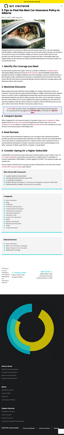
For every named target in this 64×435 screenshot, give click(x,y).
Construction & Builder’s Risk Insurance (13, 421)
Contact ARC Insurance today (11, 167)
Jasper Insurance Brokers (9, 375)
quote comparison (49, 120)
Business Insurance (7, 418)
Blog (7, 202)
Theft (8, 226)
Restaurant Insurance (13, 224)
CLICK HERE (11, 109)
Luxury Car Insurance (13, 217)
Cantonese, (30, 182)
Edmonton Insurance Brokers (10, 369)
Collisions (9, 205)
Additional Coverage (13, 250)
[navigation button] (61, 6)
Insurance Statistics (13, 213)
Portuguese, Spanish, (42, 182)
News (8, 219)
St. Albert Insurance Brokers (10, 372)
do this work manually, (21, 122)
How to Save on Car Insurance (16, 248)
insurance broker (38, 124)
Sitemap (56, 428)
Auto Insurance (11, 200)
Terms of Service (44, 428)
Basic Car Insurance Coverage (16, 246)
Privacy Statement (29, 428)
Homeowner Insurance (14, 211)
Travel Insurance (12, 228)
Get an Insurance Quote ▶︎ (32, 1)
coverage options (52, 71)
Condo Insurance (6, 414)
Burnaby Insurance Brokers (9, 378)
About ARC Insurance (8, 390)
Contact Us (5, 396)
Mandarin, (22, 182)
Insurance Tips (11, 215)
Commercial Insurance (14, 207)
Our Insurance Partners (8, 400)
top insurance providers (32, 184)
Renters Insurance (12, 221)
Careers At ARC (6, 393)
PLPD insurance (33, 73)
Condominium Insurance (14, 209)
